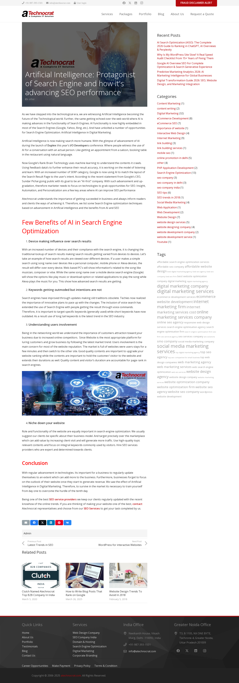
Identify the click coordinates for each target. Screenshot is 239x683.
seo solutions (209, 337)
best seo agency (199, 271)
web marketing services (174, 367)
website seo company (183, 392)
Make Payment (61, 666)
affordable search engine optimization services (183, 262)
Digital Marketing (168, 113)
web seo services (179, 372)
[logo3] (38, 14)
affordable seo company (170, 266)
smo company (167, 341)
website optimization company (186, 382)
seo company (165, 177)
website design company (183, 377)
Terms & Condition (105, 666)
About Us (27, 637)
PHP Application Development (175, 168)
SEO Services (92, 508)
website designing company (174, 227)
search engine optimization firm (198, 332)
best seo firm (171, 276)
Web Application (167, 207)
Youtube (162, 242)
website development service (174, 237)
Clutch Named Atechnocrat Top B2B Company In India (38, 593)
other (32, 99)
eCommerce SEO (167, 123)
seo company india (168, 187)
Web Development (168, 212)
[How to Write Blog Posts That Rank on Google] (85, 575)
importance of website (170, 128)
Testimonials (30, 646)
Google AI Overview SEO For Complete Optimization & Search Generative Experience (184, 65)
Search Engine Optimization (174, 173)
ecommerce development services (176, 296)
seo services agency (169, 337)
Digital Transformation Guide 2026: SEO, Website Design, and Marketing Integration (187, 82)
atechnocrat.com (71, 675)
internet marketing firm (183, 304)
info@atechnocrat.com (142, 651)
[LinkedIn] (136, 3)
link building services (169, 148)
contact (137, 504)
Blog (25, 651)
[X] (130, 3)
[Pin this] (59, 522)
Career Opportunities (35, 666)
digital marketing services (185, 291)
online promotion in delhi (172, 158)
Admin (27, 533)
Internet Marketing (169, 138)
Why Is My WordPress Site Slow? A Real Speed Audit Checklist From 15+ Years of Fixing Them (185, 56)
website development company (176, 232)
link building (164, 143)
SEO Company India (84, 637)
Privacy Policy (82, 666)
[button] (115, 14)
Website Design (166, 217)
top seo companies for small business (184, 357)
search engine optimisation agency (186, 327)
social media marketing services (183, 349)
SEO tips (162, 192)
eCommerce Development (173, 118)
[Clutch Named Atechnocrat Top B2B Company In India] (41, 575)
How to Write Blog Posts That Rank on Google (84, 593)
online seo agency (170, 322)
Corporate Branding (85, 655)
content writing (166, 108)
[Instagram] (142, 3)
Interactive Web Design (171, 133)
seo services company (190, 336)
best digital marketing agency (179, 271)
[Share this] (34, 522)
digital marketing (177, 281)
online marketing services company (184, 314)
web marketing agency (194, 362)
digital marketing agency (197, 281)
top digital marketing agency (188, 352)
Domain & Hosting (84, 642)
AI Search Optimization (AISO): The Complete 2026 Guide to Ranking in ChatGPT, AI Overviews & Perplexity (186, 46)
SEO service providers (63, 499)
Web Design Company (86, 633)
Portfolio (27, 642)
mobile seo (163, 153)
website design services (171, 222)
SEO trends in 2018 (168, 197)
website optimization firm (176, 387)
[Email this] (26, 522)
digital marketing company (182, 286)
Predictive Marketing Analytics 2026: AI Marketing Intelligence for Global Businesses (184, 73)
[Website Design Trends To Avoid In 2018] (128, 575)
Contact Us (28, 655)
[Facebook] (124, 3)
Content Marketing (168, 103)
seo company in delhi (170, 182)
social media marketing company (196, 341)
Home (25, 633)
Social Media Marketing (171, 202)
